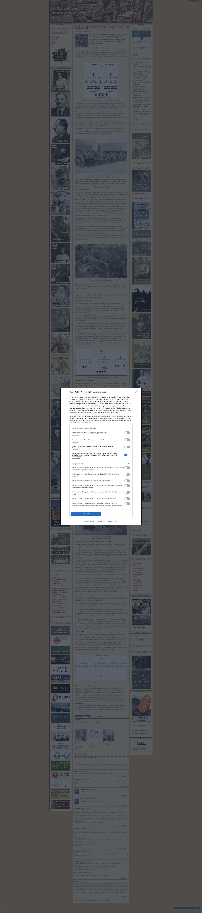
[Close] (137, 392)
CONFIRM (86, 514)
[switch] (127, 432)
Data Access (101, 521)
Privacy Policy (113, 521)
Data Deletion (89, 521)
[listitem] (101, 428)
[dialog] (101, 456)
